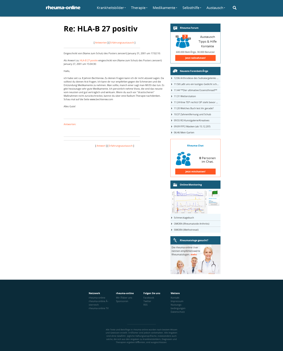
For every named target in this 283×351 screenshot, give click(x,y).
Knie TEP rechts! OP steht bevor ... (196, 102)
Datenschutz (178, 311)
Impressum (177, 301)
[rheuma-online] (63, 9)
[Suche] (234, 7)
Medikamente (164, 7)
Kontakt (175, 297)
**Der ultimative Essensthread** (195, 90)
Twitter (147, 301)
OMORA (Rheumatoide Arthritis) (191, 223)
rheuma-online (97, 297)
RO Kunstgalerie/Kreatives (191, 120)
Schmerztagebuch (184, 217)
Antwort (101, 145)
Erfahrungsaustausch (122, 42)
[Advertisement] (114, 168)
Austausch (215, 7)
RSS (145, 304)
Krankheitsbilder (110, 7)
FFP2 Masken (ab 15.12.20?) (192, 126)
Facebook (148, 297)
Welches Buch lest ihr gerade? (194, 108)
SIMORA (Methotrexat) (186, 229)
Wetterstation (185, 96)
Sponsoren (122, 301)
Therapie (138, 7)
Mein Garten (184, 132)
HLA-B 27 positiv (89, 60)
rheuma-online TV (99, 308)
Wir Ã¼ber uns (124, 297)
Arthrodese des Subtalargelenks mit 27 (197, 78)
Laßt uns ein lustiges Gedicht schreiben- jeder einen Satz (197, 84)
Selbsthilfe (190, 7)
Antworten (101, 42)
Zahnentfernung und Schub (192, 114)
